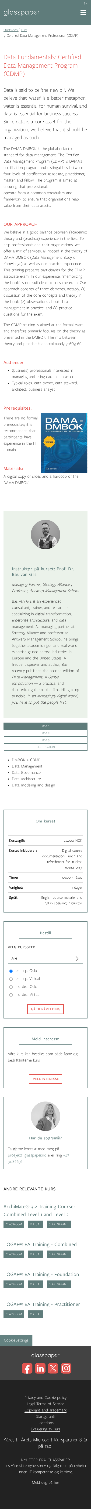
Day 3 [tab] (45, 740)
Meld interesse (45, 1079)
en (86, 3)
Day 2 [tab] (45, 733)
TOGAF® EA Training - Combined (40, 1244)
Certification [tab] (46, 747)
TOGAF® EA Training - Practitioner (42, 1304)
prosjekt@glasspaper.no (27, 1155)
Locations (46, 1423)
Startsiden (11, 30)
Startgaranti (45, 1416)
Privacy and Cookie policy (45, 1398)
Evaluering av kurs (45, 1429)
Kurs (24, 30)
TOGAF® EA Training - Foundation (41, 1274)
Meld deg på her (45, 1482)
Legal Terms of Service (45, 1404)
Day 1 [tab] (45, 725)
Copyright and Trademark (45, 1410)
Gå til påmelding (45, 1009)
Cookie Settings (16, 1340)
